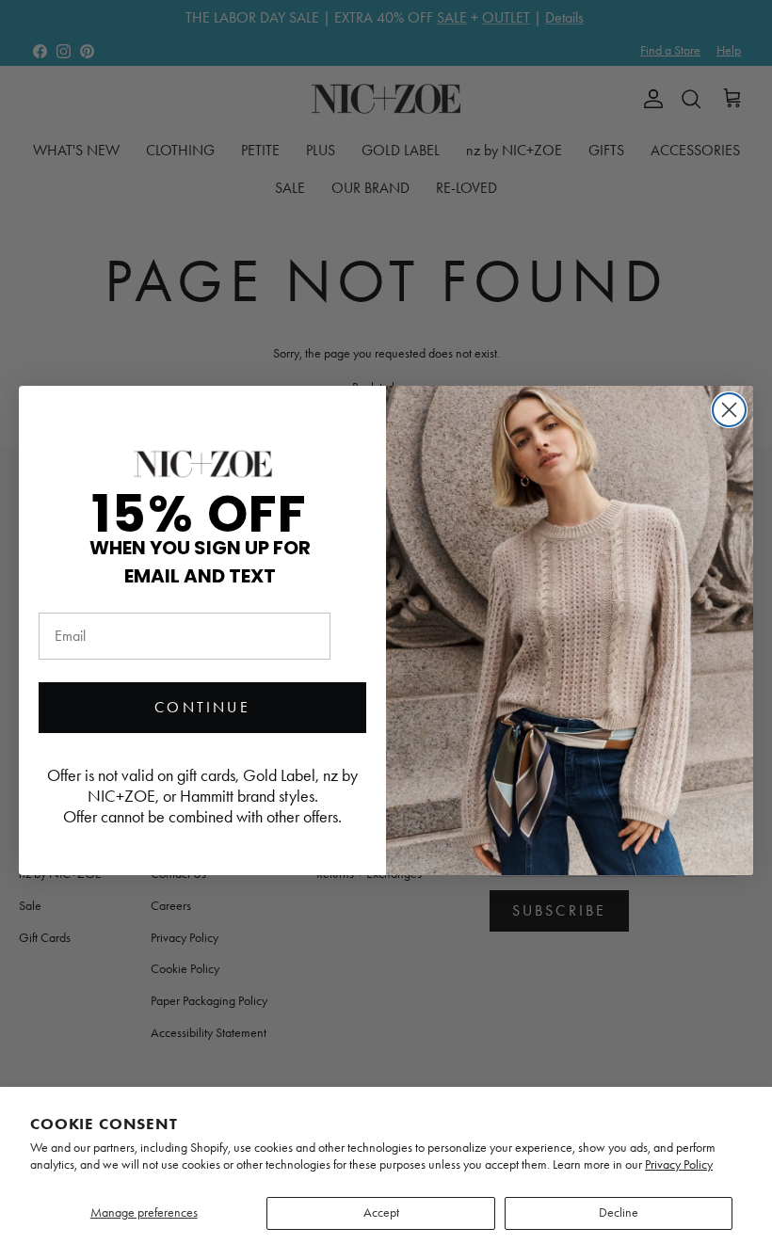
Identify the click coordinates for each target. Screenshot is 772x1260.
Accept (381, 1212)
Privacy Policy (679, 1164)
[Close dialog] (729, 409)
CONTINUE (202, 707)
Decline (618, 1212)
